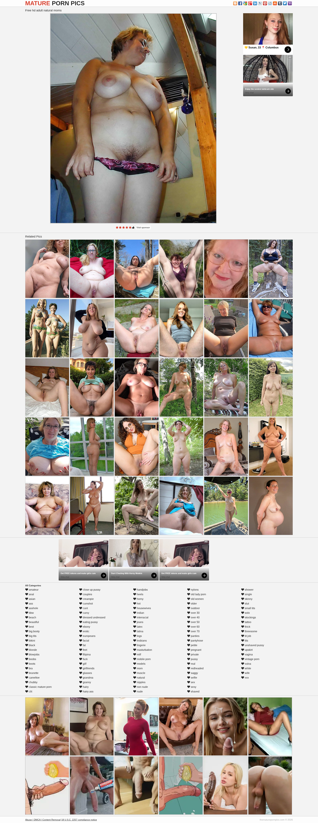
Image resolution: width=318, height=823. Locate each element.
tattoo (247, 622)
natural (140, 677)
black (31, 645)
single (248, 594)
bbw (31, 612)
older (193, 603)
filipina (86, 654)
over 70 (195, 631)
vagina (248, 654)
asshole (33, 608)
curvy (85, 612)
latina (139, 631)
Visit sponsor (143, 227)
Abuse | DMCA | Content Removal (43, 819)
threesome (250, 631)
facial (85, 640)
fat (84, 645)
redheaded (197, 668)
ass (30, 603)
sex (192, 682)
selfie (193, 677)
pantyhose (196, 640)
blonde (32, 649)
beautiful (33, 622)
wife (247, 673)
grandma (87, 677)
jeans (139, 622)
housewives (143, 608)
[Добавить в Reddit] (270, 3)
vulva (247, 663)
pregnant (195, 649)
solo (247, 612)
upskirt (248, 649)
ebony (86, 626)
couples (87, 594)
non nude (142, 686)
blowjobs (33, 654)
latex (139, 626)
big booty (34, 631)
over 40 (195, 617)
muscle (140, 673)
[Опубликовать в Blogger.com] (235, 3)
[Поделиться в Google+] (250, 3)
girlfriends (88, 668)
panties (194, 636)
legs (139, 636)
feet (84, 649)
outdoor (195, 608)
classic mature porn (40, 686)
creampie (88, 599)
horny (139, 599)
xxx (246, 677)
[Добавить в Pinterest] (265, 3)
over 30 (195, 612)
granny (86, 682)
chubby (32, 682)
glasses (87, 673)
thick (247, 626)
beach (32, 617)
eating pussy (90, 622)
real (192, 663)
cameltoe (34, 677)
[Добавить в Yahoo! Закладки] (290, 3)
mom (139, 668)
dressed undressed (93, 617)
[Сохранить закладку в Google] (245, 3)
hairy (85, 686)
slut (246, 603)
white (247, 668)
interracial (142, 617)
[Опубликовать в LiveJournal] (260, 3)
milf (138, 654)
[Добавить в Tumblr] (280, 3)
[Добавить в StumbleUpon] (275, 3)
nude (139, 691)
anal (31, 594)
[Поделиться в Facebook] (240, 3)
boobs (32, 659)
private (194, 654)
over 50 (195, 622)
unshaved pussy (254, 645)
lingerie (141, 645)
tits (246, 640)
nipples (140, 682)
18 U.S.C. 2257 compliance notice (79, 819)
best (31, 626)
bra (30, 668)
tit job (247, 636)
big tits (32, 636)
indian (140, 612)
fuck (85, 659)
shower (248, 589)
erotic (85, 631)
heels (139, 594)
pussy (194, 659)
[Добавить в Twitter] (285, 3)
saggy (194, 673)
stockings (250, 617)
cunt (85, 608)
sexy (193, 686)
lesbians (141, 640)
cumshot (87, 603)
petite (193, 645)
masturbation (144, 649)
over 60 (195, 626)
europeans (88, 636)
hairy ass (87, 691)
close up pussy (91, 589)
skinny (248, 599)
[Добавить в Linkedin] (255, 3)
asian (31, 599)
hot (138, 603)
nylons (194, 589)
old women (197, 599)
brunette (33, 673)
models (140, 663)
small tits (249, 608)
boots (31, 663)
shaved (194, 691)
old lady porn (198, 594)
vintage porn (251, 659)
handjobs (142, 589)
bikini (31, 640)
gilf (84, 663)
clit (30, 691)
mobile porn (143, 659)
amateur (33, 589)
